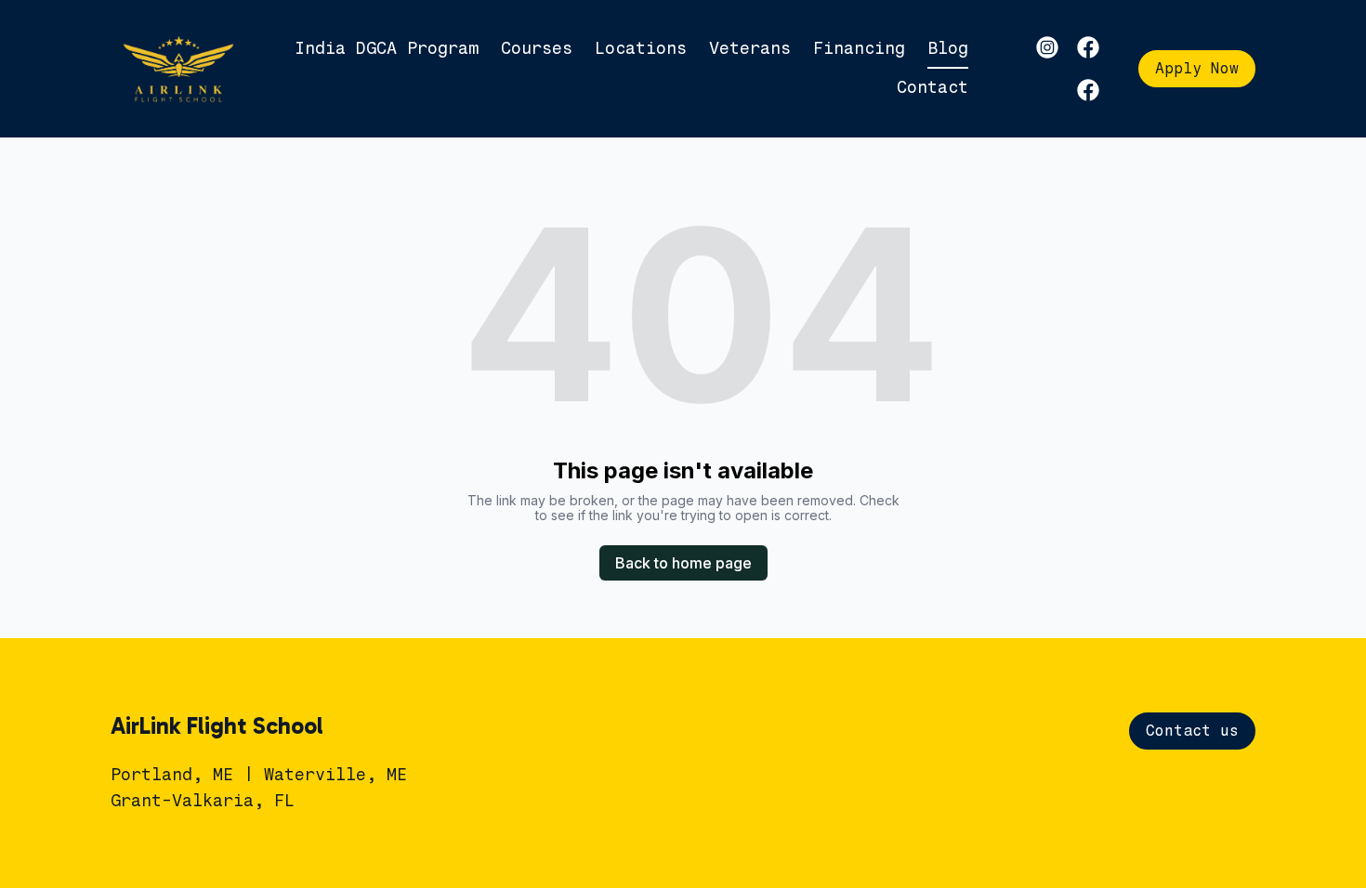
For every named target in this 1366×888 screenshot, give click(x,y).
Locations (641, 48)
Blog (947, 48)
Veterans (750, 48)
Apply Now (1197, 68)
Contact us (1192, 730)
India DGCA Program (387, 48)
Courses (536, 48)
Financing (859, 48)
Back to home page (683, 563)
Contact (932, 87)
